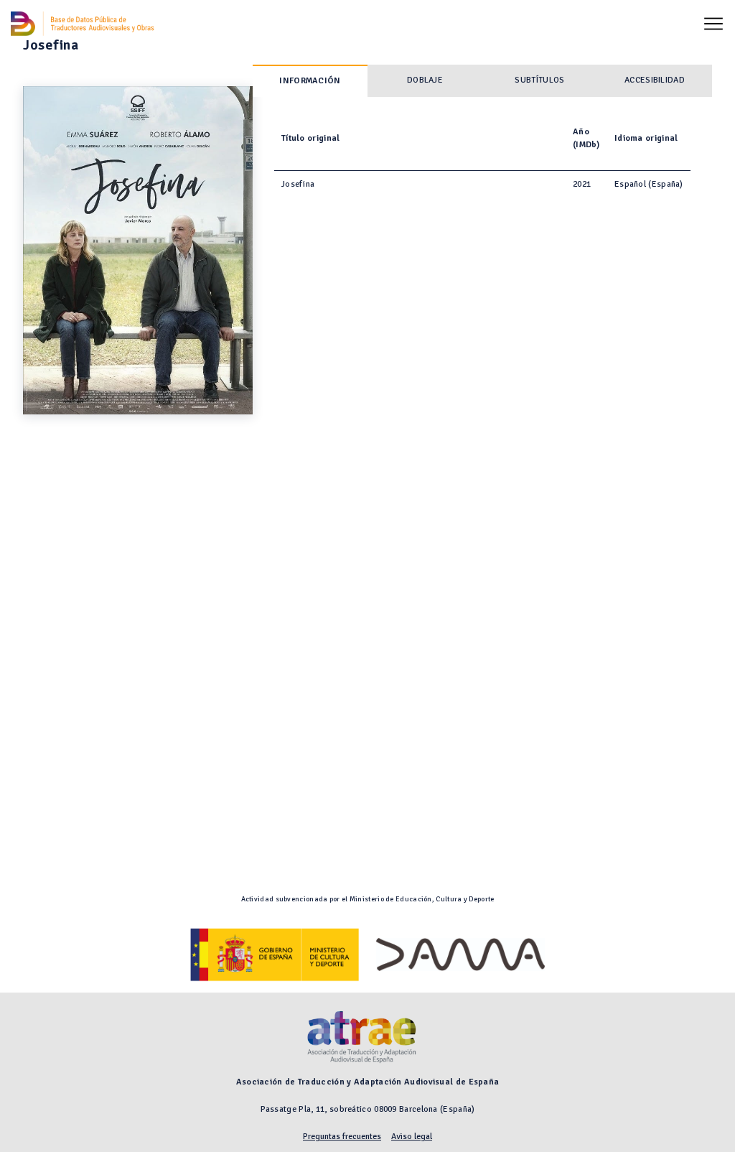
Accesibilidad (654, 80)
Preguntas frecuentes (342, 1136)
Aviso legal (411, 1136)
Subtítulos (539, 80)
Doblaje (425, 80)
